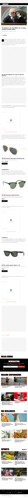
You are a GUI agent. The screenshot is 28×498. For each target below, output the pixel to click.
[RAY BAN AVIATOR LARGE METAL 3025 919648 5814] (14, 149)
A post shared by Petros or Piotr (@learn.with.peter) (11, 131)
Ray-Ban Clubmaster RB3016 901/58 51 (10, 195)
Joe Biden (6, 39)
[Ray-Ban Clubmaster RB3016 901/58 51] (14, 184)
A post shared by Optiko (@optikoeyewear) (11, 301)
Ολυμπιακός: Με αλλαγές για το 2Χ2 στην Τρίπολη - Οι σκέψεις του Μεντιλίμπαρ (7, 479)
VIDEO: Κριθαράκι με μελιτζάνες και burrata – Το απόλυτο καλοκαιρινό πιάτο (20, 441)
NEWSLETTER (20, 492)
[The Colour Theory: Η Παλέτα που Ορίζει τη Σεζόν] (20, 381)
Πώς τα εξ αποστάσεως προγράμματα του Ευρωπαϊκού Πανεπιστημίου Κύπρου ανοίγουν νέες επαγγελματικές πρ (7, 404)
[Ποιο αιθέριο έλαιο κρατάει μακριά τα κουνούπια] (7, 434)
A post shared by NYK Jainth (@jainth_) (11, 231)
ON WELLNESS (8, 411)
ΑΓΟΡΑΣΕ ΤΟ (5, 163)
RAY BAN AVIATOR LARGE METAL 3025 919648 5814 (13, 158)
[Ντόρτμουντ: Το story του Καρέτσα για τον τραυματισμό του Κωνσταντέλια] (7, 455)
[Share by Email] (6, 35)
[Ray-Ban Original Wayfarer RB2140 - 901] (14, 254)
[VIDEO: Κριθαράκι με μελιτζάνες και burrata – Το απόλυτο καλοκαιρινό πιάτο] (20, 434)
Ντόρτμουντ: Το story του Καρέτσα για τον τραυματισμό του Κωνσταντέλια (7, 462)
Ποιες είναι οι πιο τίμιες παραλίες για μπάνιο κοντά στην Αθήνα (20, 424)
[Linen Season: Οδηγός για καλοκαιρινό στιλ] (7, 381)
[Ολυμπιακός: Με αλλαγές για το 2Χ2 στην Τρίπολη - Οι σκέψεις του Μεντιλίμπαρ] (7, 472)
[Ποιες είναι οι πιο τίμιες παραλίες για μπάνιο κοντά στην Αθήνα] (20, 417)
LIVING (3, 422)
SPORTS (5, 449)
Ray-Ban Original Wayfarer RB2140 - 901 (11, 265)
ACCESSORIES (4, 26)
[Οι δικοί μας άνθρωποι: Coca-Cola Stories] (20, 396)
